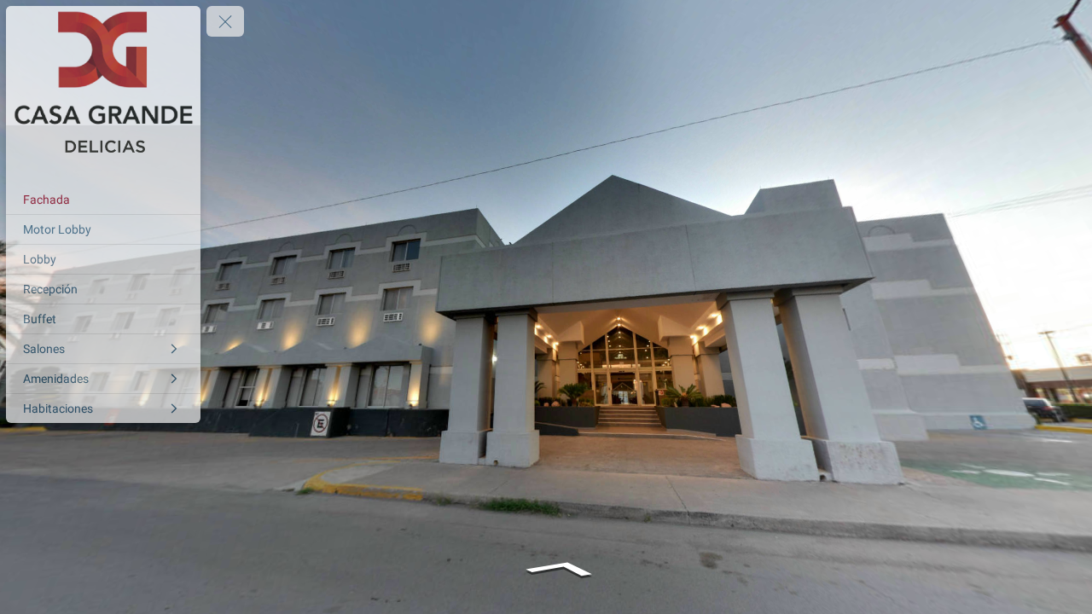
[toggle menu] (225, 21)
